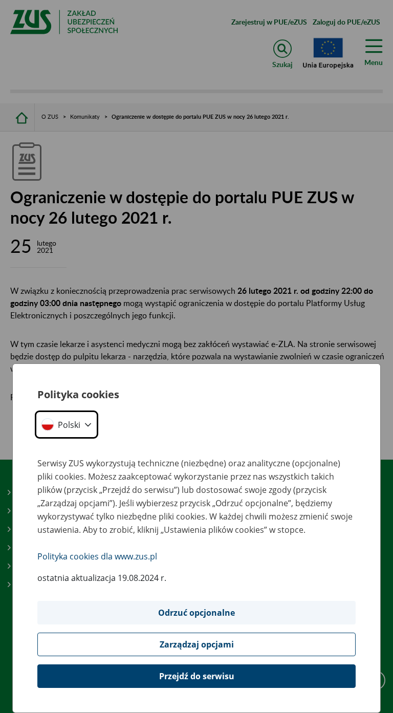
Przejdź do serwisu (196, 676)
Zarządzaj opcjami (197, 644)
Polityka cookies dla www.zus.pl (97, 556)
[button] (66, 424)
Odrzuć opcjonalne (196, 612)
